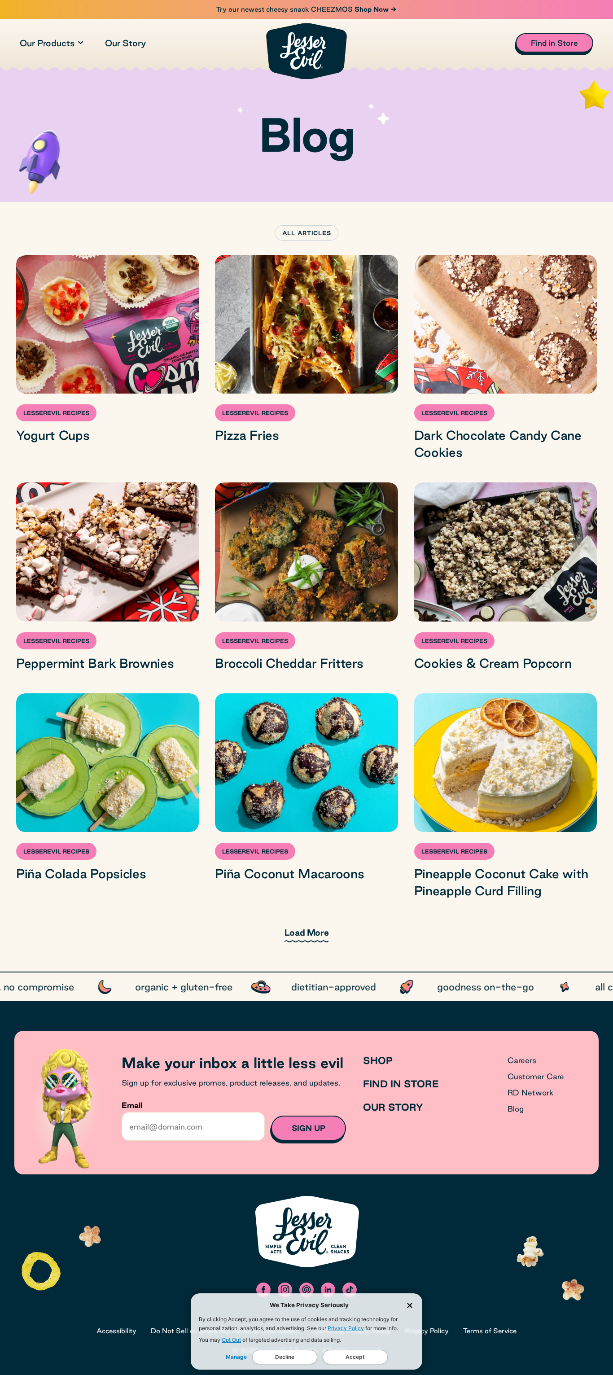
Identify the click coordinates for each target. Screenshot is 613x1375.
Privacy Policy (346, 1328)
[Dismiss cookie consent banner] (410, 1305)
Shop (378, 1060)
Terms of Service (490, 1331)
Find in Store (401, 1083)
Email (132, 1105)
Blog (516, 1108)
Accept (355, 1356)
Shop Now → (375, 9)
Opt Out (231, 1339)
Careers (522, 1060)
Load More (307, 932)
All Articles (306, 233)
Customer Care (536, 1076)
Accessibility (116, 1331)
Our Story (125, 43)
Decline (284, 1356)
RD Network (531, 1092)
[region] (306, 987)
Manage (236, 1356)
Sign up (308, 1128)
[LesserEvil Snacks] (306, 50)
